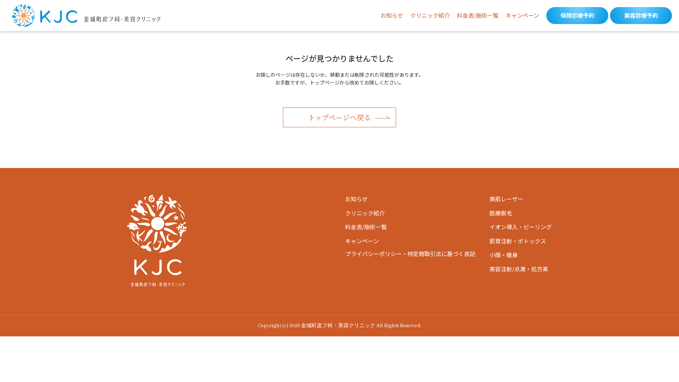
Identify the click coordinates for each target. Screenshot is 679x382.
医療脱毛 (500, 213)
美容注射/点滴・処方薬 (518, 269)
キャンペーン (522, 15)
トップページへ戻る (339, 117)
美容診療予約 (641, 15)
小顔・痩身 (503, 254)
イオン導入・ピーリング (520, 226)
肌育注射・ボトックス (517, 241)
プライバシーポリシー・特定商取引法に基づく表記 (410, 253)
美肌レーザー (506, 199)
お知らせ (392, 15)
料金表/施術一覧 (478, 15)
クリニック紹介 (430, 15)
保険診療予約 (577, 15)
